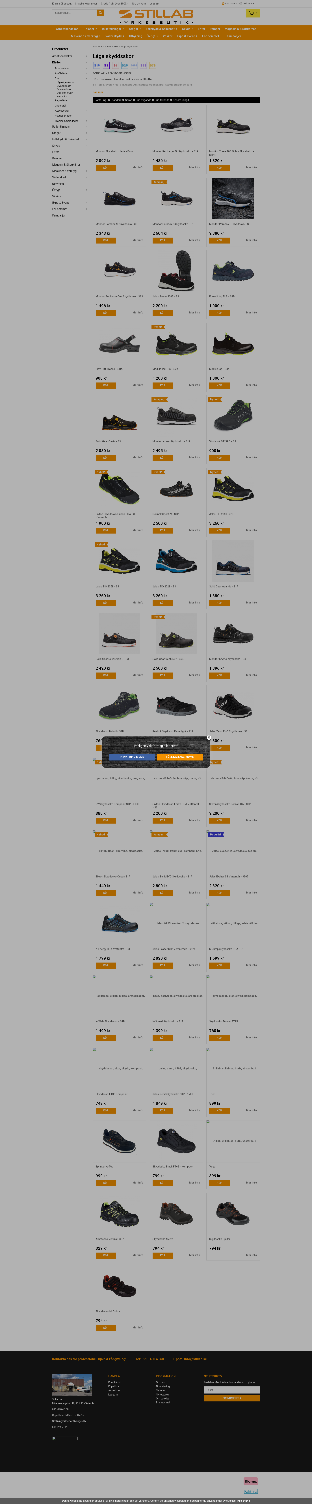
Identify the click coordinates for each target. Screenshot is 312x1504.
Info (239, 1500)
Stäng (246, 1500)
